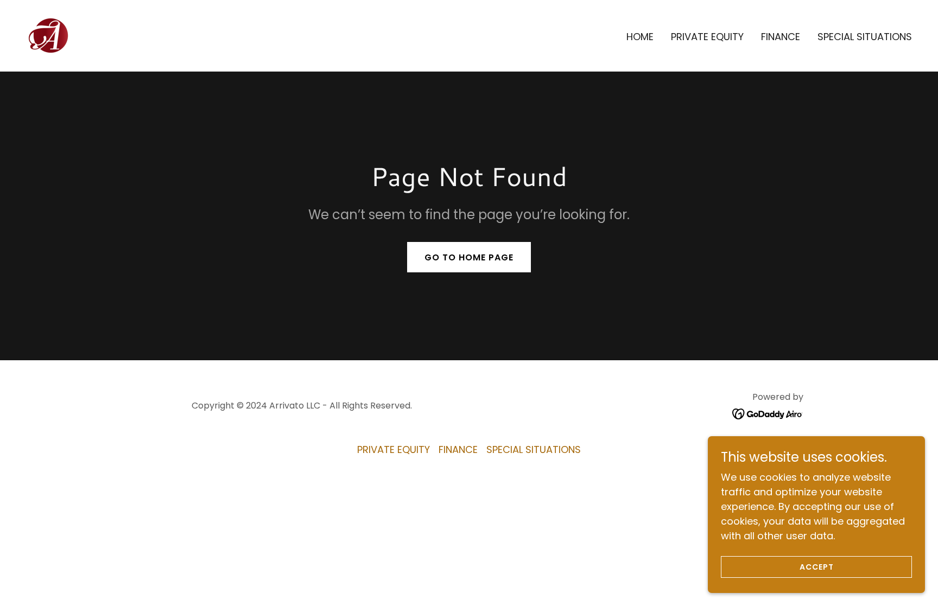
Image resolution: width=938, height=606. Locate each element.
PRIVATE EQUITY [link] (707, 36)
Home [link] (640, 36)
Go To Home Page (469, 257)
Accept (817, 567)
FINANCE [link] (780, 36)
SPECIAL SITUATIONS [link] (864, 36)
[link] (48, 34)
